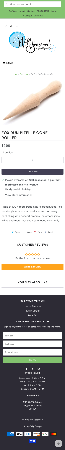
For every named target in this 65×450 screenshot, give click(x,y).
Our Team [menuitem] (13, 11)
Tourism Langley (32, 310)
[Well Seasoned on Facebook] (6, 26)
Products (24, 74)
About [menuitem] (22, 11)
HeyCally (30, 426)
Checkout (38, 15)
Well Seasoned (36, 419)
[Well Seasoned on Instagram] (11, 26)
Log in (53, 11)
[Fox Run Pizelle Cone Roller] (32, 102)
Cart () (28, 15)
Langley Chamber (32, 306)
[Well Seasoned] (32, 43)
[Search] (7, 4)
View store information (18, 195)
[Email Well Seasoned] (17, 26)
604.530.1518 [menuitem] (43, 11)
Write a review (32, 266)
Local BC (32, 315)
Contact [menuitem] (31, 11)
